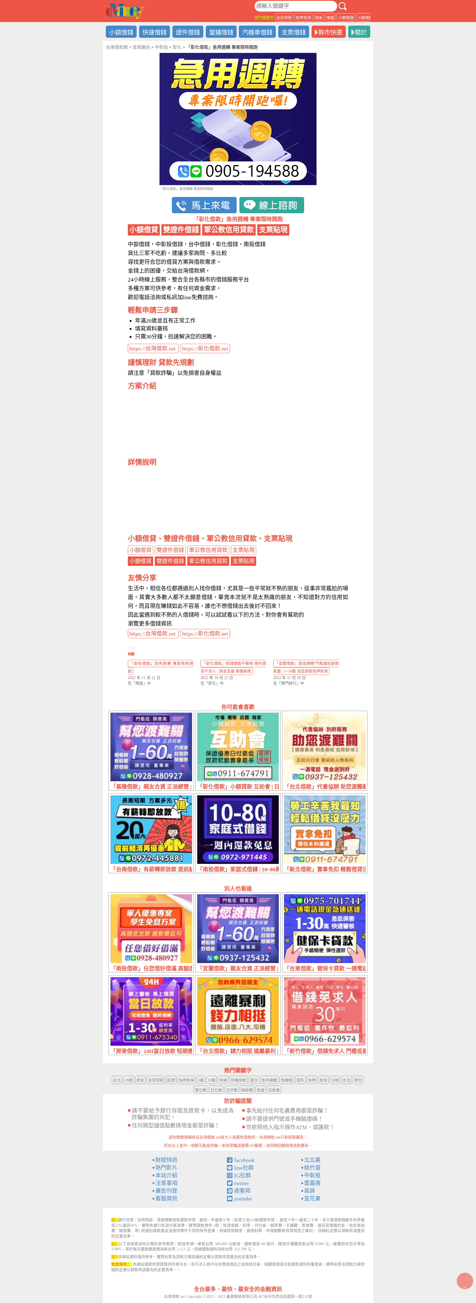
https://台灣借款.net (153, 348)
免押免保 (303, 18)
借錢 (330, 18)
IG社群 (242, 1175)
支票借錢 (294, 32)
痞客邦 (242, 1191)
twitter (241, 1183)
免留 (260, 1090)
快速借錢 (154, 32)
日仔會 (231, 1090)
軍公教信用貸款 (208, 550)
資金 (140, 1080)
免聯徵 (287, 1080)
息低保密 (284, 18)
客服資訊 (166, 1199)
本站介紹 (166, 1175)
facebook (244, 1160)
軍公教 (201, 1090)
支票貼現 (243, 550)
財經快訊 (166, 1160)
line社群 (244, 1168)
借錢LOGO (125, 11)
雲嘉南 (312, 1183)
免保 (323, 1080)
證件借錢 (188, 32)
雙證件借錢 (170, 550)
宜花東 (312, 1199)
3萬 (201, 1080)
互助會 (274, 1090)
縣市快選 (330, 32)
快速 (223, 1080)
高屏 (309, 1191)
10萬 (211, 1080)
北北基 (312, 1160)
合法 (346, 1080)
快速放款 (238, 1080)
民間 (171, 1080)
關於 (361, 32)
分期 (335, 1080)
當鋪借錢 (221, 32)
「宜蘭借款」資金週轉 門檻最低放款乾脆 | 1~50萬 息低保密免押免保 (306, 667)
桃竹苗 (312, 1168)
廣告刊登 (166, 1191)
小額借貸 (140, 550)
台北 (117, 1080)
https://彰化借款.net (205, 348)
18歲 (128, 1080)
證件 (300, 1080)
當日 (254, 1080)
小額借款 (365, 18)
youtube (243, 1199)
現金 (319, 18)
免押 (312, 1080)
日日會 (216, 1090)
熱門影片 (166, 1168)
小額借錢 (345, 18)
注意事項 (166, 1183)
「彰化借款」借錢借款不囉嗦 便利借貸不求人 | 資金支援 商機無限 (233, 667)
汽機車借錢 (257, 32)
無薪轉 (247, 1090)
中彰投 (312, 1175)
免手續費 (269, 1080)
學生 (358, 1080)
